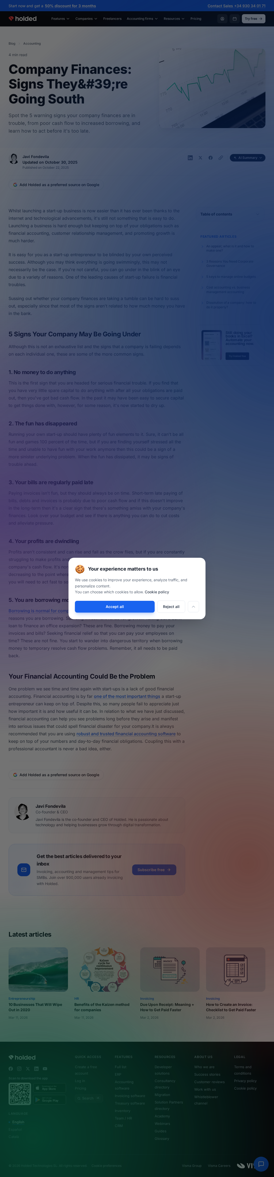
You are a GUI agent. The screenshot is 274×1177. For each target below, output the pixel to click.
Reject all (171, 606)
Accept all (115, 606)
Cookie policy (157, 592)
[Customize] (193, 606)
